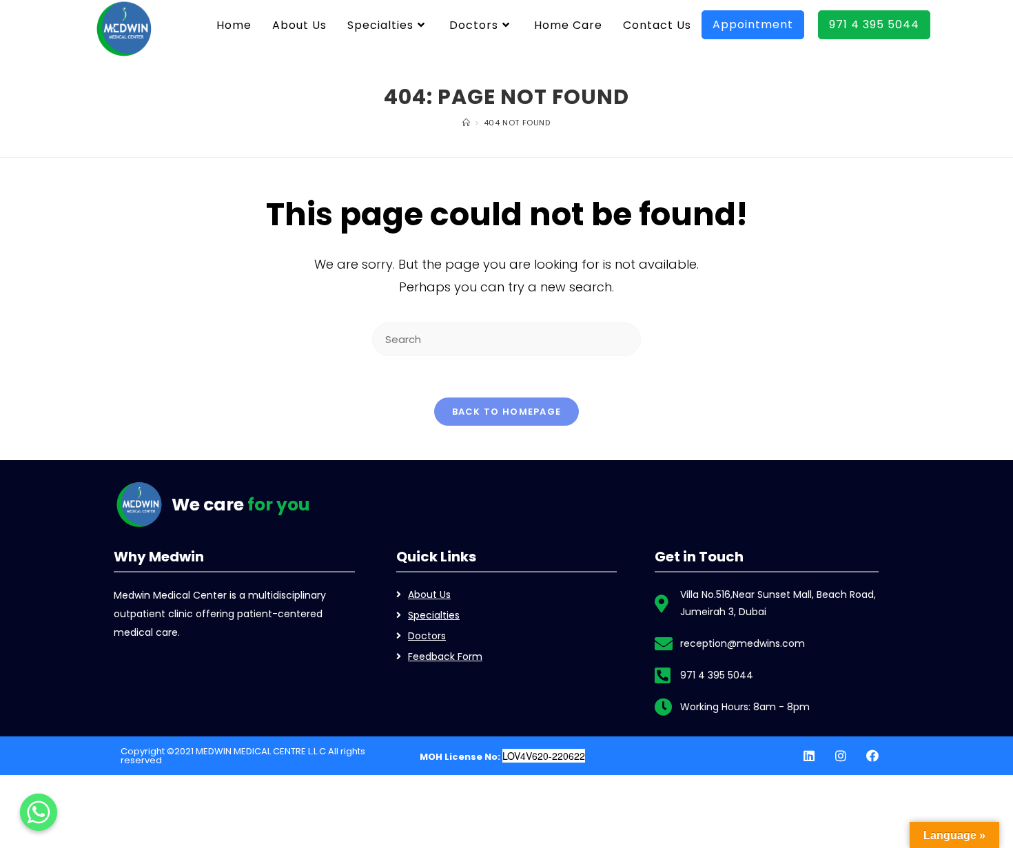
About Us (429, 594)
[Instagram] (840, 755)
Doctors (427, 636)
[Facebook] (872, 755)
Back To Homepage (507, 411)
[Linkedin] (809, 755)
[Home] (466, 122)
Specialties (434, 615)
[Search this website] (506, 338)
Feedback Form (445, 656)
